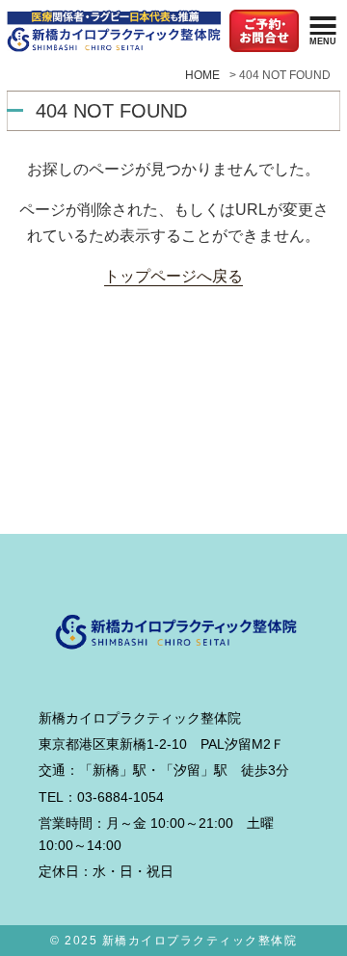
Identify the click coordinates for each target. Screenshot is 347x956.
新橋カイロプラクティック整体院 (200, 940)
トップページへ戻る (173, 275)
